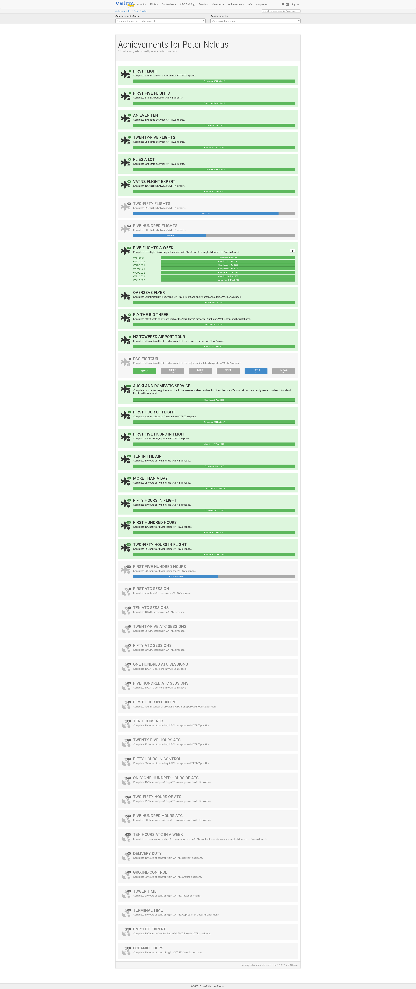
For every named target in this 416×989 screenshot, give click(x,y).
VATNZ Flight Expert (154, 181)
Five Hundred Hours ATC (158, 815)
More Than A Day (150, 478)
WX (250, 4)
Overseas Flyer (149, 292)
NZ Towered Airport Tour (159, 336)
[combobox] (160, 20)
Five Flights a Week (153, 248)
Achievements (236, 4)
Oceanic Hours (148, 948)
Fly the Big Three (150, 314)
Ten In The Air (147, 456)
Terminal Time (148, 910)
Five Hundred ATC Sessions (160, 683)
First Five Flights (151, 93)
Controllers (168, 4)
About (140, 4)
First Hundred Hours (155, 522)
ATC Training (187, 4)
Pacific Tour (145, 358)
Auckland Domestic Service (161, 386)
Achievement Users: (127, 15)
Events (202, 4)
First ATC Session (151, 588)
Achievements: (219, 15)
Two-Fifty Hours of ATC (157, 796)
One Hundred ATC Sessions (160, 664)
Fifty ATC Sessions (152, 645)
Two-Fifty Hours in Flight (160, 544)
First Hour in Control (156, 702)
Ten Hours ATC (148, 721)
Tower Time (144, 891)
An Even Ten (145, 115)
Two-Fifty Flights (151, 203)
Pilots (153, 4)
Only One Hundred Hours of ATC (166, 778)
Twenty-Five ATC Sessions (159, 626)
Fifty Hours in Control (157, 759)
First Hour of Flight (154, 412)
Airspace (261, 4)
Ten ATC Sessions (151, 607)
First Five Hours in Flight (159, 434)
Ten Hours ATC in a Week (158, 834)
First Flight (145, 71)
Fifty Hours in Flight (155, 500)
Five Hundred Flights (155, 225)
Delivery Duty (147, 853)
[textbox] (160, 21)
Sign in (295, 4)
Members (217, 4)
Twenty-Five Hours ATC (157, 740)
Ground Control (150, 872)
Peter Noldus (140, 11)
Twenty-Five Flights (154, 137)
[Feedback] (283, 4)
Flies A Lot (144, 159)
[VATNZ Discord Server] (287, 4)
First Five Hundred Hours (159, 566)
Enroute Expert (149, 929)
